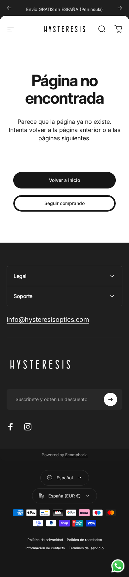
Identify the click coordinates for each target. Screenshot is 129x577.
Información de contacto (45, 548)
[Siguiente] (119, 8)
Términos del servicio (86, 548)
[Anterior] (9, 8)
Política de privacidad (45, 540)
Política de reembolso (84, 540)
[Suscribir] (110, 399)
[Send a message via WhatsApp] (118, 566)
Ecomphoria (76, 454)
